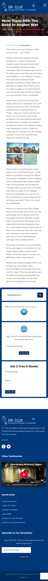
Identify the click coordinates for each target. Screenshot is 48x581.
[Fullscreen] (43, 485)
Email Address (11, 372)
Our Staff (7, 514)
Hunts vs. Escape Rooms (14, 522)
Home (4, 29)
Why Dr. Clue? (9, 506)
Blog (10, 29)
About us (5, 440)
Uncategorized (25, 45)
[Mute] (40, 485)
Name (7, 381)
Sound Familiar (10, 501)
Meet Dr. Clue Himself (13, 518)
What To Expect (10, 510)
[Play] (4, 485)
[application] (24, 474)
